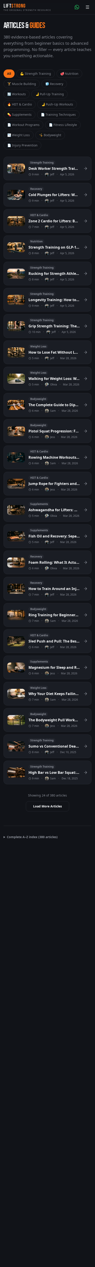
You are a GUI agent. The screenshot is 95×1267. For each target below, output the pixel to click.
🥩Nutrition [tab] (69, 73)
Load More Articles (47, 806)
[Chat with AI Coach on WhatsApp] (77, 7)
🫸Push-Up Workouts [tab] (57, 104)
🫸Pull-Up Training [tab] (49, 94)
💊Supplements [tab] (19, 114)
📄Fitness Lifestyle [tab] (63, 125)
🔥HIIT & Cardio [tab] (19, 104)
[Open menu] (87, 7)
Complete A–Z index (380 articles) (32, 837)
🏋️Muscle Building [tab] (21, 84)
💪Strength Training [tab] (35, 73)
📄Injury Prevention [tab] (22, 145)
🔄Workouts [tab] (16, 94)
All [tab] (9, 73)
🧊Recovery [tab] (54, 84)
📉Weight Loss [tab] (18, 135)
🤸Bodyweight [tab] (50, 135)
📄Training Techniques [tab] (58, 114)
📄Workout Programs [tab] (23, 125)
